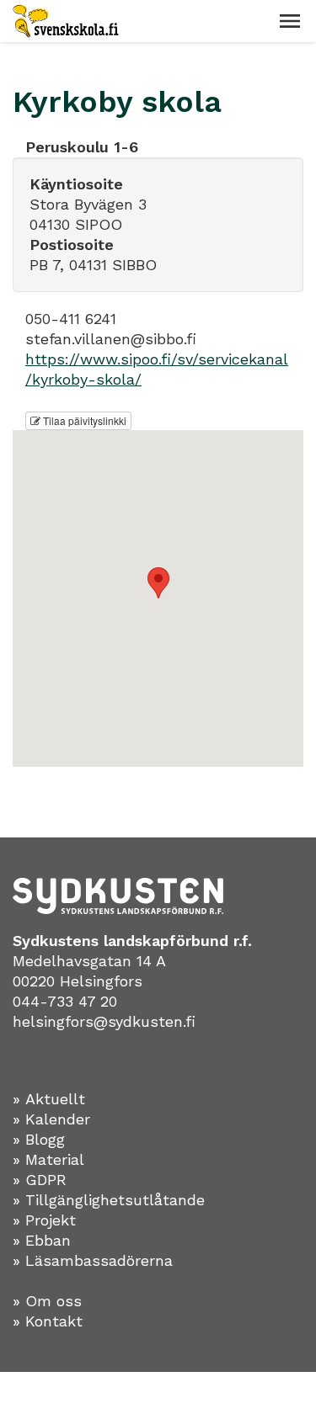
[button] (289, 21)
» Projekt (44, 1220)
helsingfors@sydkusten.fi (104, 1021)
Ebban (48, 1240)
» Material (48, 1159)
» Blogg (39, 1139)
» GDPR (40, 1179)
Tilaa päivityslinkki (83, 420)
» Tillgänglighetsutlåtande (109, 1200)
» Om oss (47, 1301)
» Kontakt (48, 1321)
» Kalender (51, 1119)
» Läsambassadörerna (93, 1260)
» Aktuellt (49, 1099)
